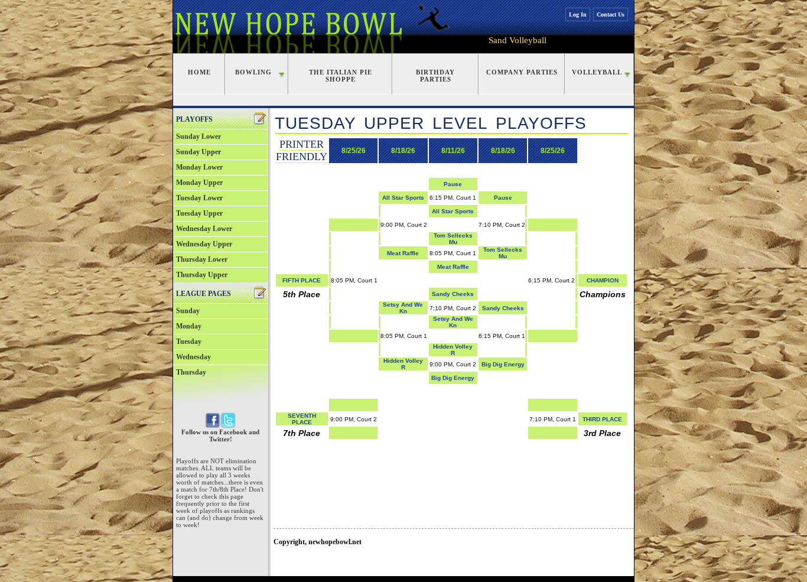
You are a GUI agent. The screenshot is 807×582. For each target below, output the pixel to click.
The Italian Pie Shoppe (340, 76)
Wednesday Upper (204, 244)
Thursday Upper (201, 275)
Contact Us (610, 14)
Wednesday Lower (204, 229)
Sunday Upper (198, 152)
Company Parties (522, 72)
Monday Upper (199, 182)
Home (199, 72)
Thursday (191, 372)
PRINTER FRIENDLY (301, 150)
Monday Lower (199, 167)
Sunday (188, 311)
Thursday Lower (201, 259)
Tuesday (188, 341)
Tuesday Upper (199, 213)
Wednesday (193, 357)
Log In (578, 14)
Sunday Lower (198, 136)
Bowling (253, 72)
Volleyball (597, 72)
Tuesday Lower (199, 198)
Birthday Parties (435, 76)
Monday (188, 326)
